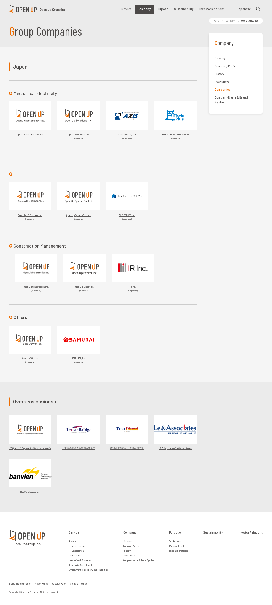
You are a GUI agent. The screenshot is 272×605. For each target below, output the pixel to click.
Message (221, 58)
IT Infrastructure (77, 545)
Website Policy (58, 583)
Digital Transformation (20, 583)
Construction (75, 555)
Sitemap (74, 583)
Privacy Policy (41, 583)
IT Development (76, 550)
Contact (84, 583)
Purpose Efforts (177, 545)
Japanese (244, 9)
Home (216, 20)
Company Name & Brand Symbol (231, 100)
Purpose (162, 9)
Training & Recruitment (80, 565)
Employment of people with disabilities (88, 569)
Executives (222, 81)
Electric (72, 541)
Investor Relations (212, 9)
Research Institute (178, 550)
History (219, 73)
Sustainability (183, 9)
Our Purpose (175, 541)
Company (144, 9)
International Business (80, 560)
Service (126, 9)
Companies (222, 89)
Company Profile (226, 66)
